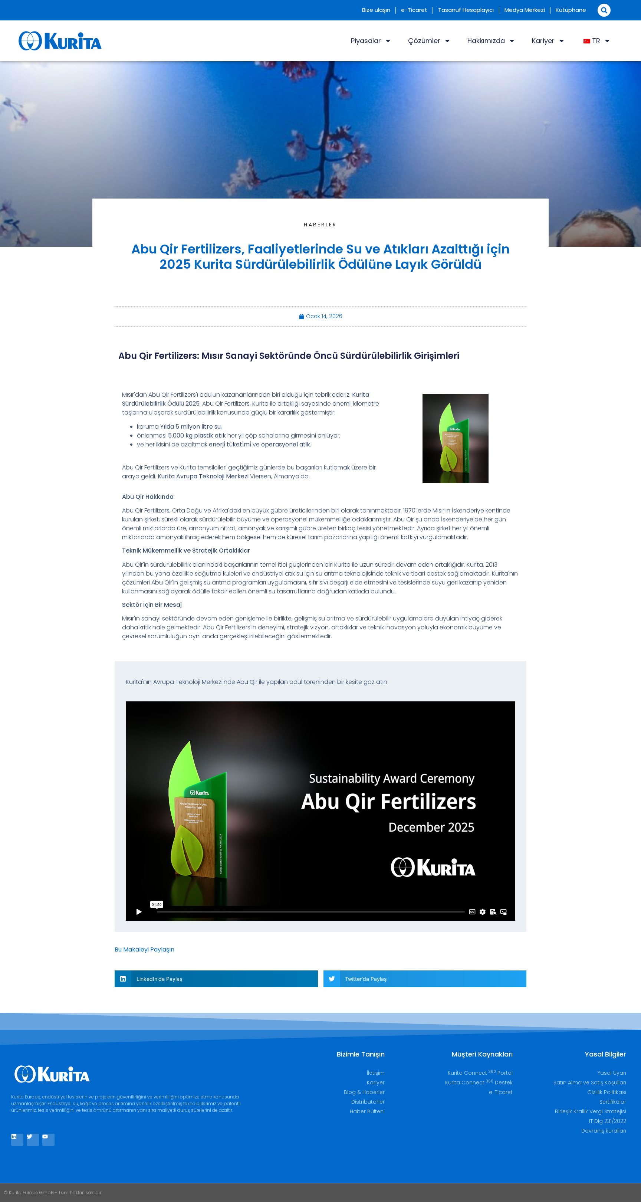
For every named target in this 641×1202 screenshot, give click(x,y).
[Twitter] (33, 1140)
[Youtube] (48, 1140)
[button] (604, 10)
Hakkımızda (486, 40)
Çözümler (424, 40)
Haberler (320, 224)
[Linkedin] (17, 1140)
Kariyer (543, 40)
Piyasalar (366, 40)
